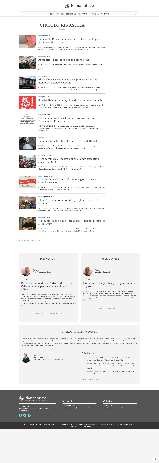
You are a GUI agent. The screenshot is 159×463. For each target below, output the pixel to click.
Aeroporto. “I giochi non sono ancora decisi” (64, 59)
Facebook (21, 415)
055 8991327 (71, 406)
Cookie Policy (86, 426)
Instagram (29, 415)
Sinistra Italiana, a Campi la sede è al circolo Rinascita (70, 100)
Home (52, 14)
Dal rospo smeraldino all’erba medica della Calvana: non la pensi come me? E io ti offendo (46, 286)
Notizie (60, 14)
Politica (41, 155)
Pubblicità (94, 14)
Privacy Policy (72, 426)
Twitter (25, 415)
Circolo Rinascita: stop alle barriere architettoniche (68, 140)
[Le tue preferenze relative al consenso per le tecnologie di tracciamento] (155, 459)
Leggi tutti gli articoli (109, 309)
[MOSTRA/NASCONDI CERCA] (136, 14)
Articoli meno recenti (30, 240)
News (40, 35)
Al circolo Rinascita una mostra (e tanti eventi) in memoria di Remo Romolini (67, 81)
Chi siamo (82, 14)
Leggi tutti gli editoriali (47, 314)
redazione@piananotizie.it (78, 408)
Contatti (105, 14)
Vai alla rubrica (90, 379)
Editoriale (71, 14)
